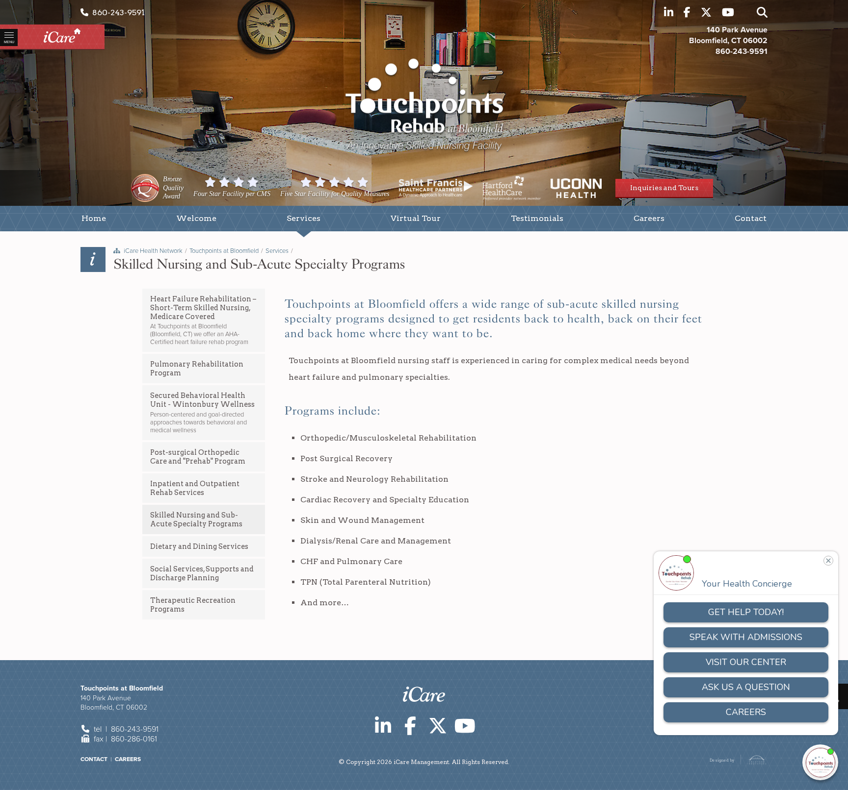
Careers (128, 759)
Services (277, 251)
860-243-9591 (116, 12)
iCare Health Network (153, 251)
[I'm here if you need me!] (820, 762)
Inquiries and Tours (664, 188)
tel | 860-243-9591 (125, 729)
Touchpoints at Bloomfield (224, 251)
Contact (93, 759)
